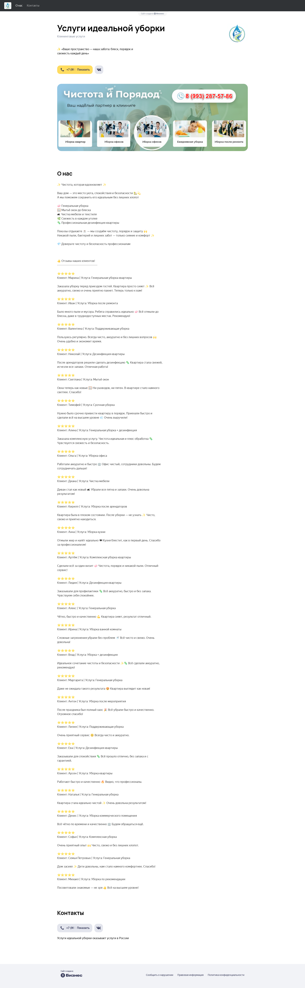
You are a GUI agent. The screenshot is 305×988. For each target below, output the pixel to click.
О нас (19, 5)
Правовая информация (190, 975)
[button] (75, 69)
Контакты (33, 5)
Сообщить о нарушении (159, 975)
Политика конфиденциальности (226, 975)
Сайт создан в (147, 14)
